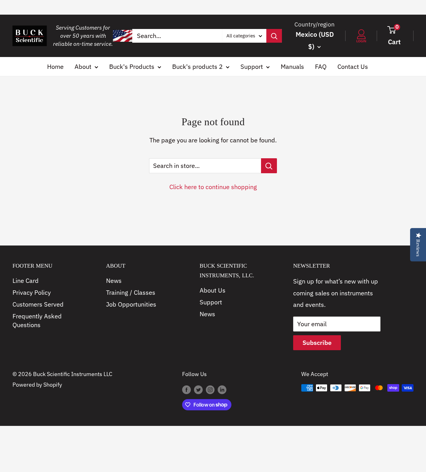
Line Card (25, 280)
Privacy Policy (31, 292)
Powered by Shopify (37, 384)
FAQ (321, 66)
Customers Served (38, 304)
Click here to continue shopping (213, 187)
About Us (212, 290)
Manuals (292, 66)
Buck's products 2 (197, 66)
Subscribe (317, 342)
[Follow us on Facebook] (186, 389)
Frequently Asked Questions (37, 320)
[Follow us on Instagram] (210, 389)
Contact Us (352, 66)
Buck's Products (131, 66)
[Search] (274, 36)
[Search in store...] (269, 165)
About (83, 66)
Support (251, 66)
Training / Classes (130, 292)
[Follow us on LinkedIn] (222, 389)
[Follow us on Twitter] (198, 389)
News (114, 280)
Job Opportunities (131, 304)
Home (55, 66)
